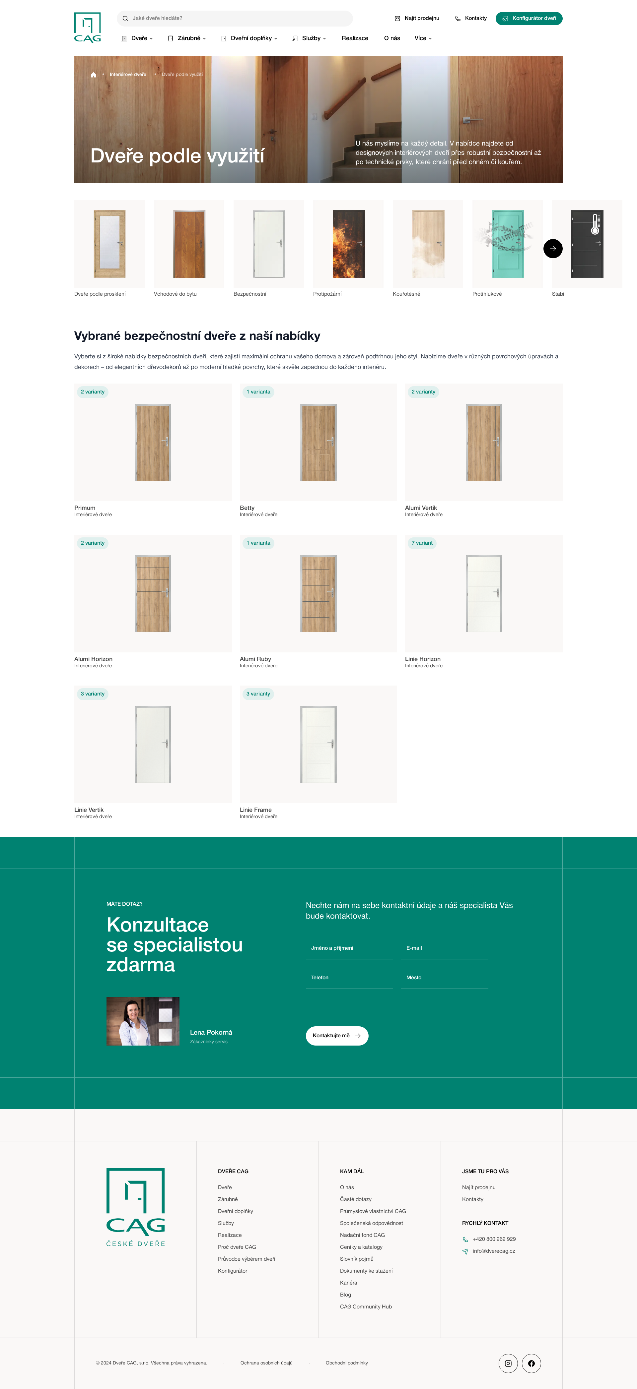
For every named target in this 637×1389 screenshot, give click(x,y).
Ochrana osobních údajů (267, 1363)
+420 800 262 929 (494, 1239)
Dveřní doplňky (235, 1211)
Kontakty (476, 18)
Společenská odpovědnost (371, 1223)
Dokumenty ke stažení (366, 1271)
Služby (226, 1223)
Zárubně (228, 1199)
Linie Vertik (89, 810)
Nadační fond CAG (362, 1235)
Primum (85, 508)
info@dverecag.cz (494, 1251)
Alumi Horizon (93, 659)
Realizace (230, 1235)
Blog (345, 1295)
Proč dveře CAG (237, 1247)
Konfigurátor (232, 1271)
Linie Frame (256, 810)
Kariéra (348, 1283)
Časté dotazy (356, 1199)
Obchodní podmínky (347, 1363)
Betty (247, 508)
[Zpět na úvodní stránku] (87, 27)
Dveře (225, 1187)
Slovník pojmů (357, 1259)
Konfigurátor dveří (534, 18)
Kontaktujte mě (331, 1036)
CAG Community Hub (366, 1307)
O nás (347, 1187)
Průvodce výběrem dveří (246, 1259)
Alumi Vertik (421, 508)
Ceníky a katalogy (361, 1247)
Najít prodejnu (422, 18)
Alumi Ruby (255, 659)
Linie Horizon (423, 659)
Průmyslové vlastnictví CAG (373, 1211)
